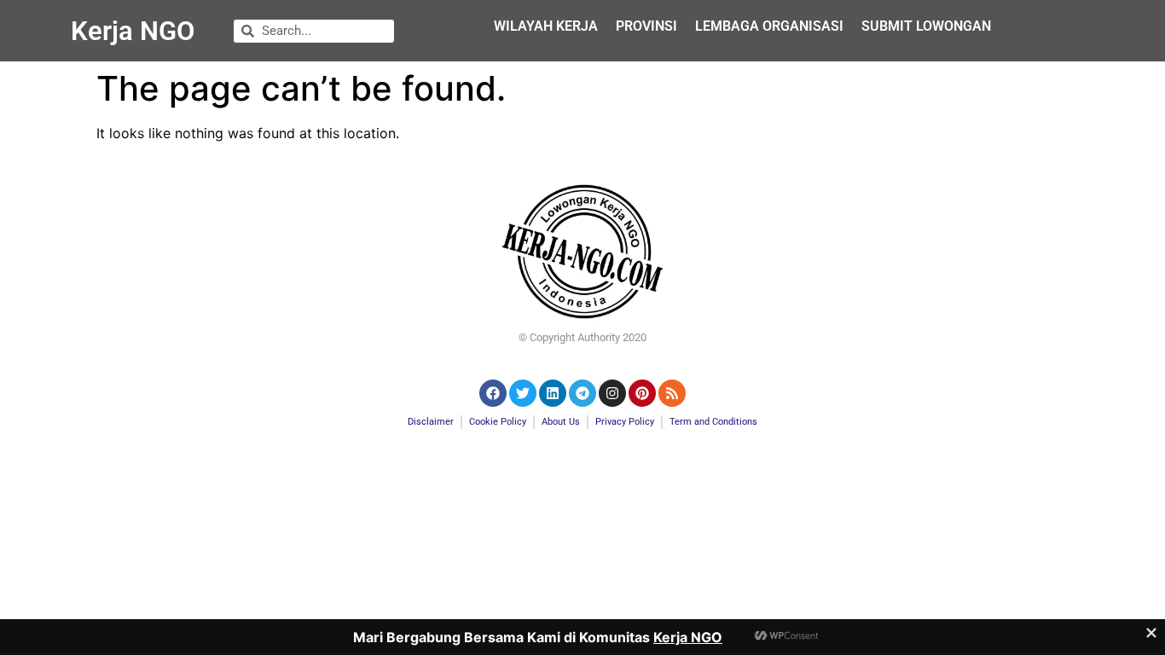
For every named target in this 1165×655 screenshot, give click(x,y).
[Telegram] (582, 393)
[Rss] (672, 393)
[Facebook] (493, 393)
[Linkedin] (552, 393)
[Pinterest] (642, 393)
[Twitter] (522, 393)
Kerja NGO (132, 31)
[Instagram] (612, 393)
